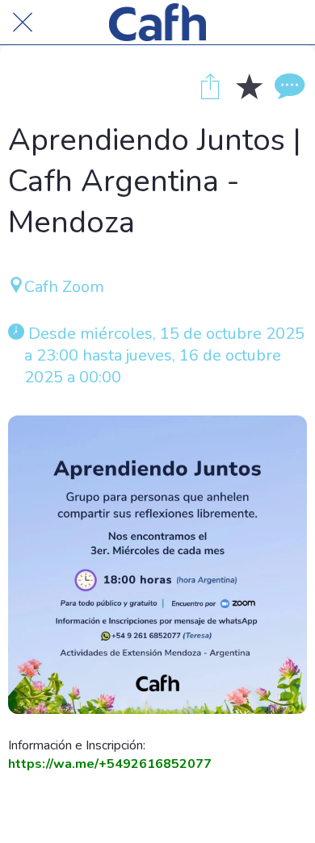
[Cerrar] (22, 22)
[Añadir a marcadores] (248, 85)
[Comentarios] (287, 85)
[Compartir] (210, 85)
